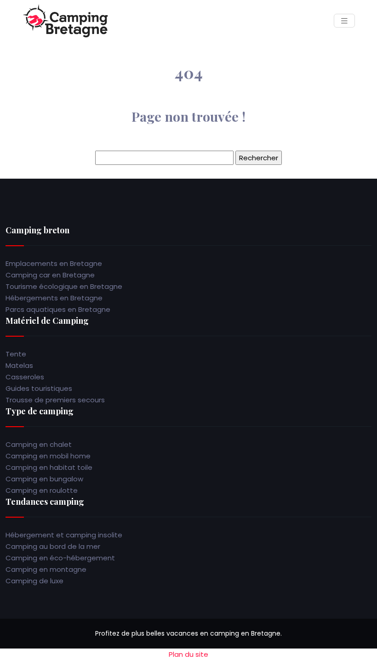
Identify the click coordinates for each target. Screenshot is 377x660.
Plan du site (188, 654)
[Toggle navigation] (344, 21)
